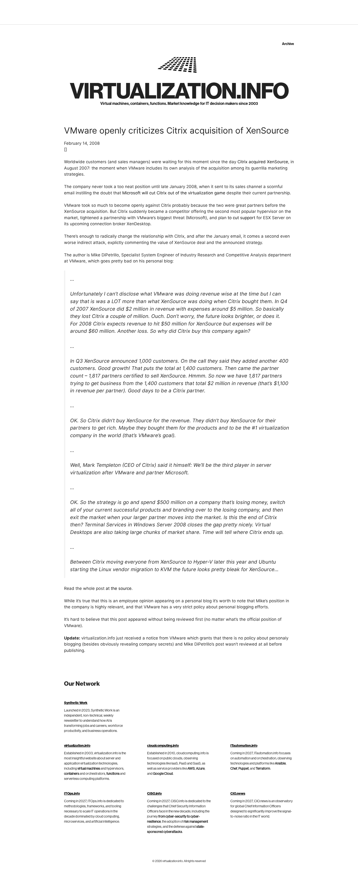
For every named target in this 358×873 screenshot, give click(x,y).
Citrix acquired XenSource (262, 161)
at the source (119, 588)
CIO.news (237, 793)
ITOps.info (72, 793)
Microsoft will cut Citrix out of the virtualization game (173, 192)
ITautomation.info (243, 745)
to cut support (241, 217)
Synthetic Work (75, 703)
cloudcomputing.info (163, 745)
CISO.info (154, 793)
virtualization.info (179, 91)
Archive (288, 44)
